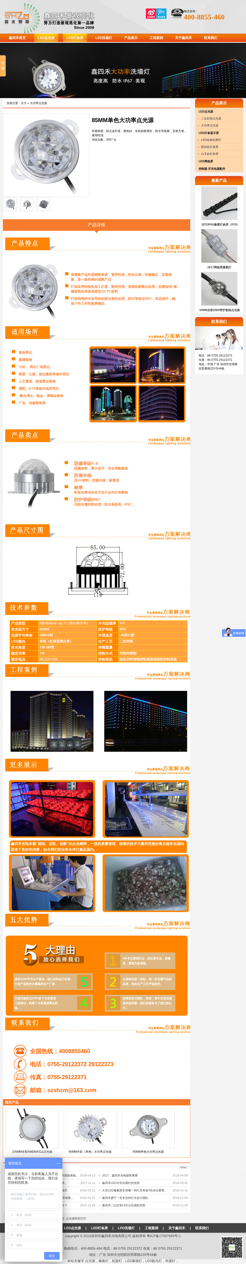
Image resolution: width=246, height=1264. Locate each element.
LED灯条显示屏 (209, 133)
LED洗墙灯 (103, 38)
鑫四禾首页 (17, 38)
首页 (24, 103)
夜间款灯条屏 (209, 147)
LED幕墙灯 (133, 1261)
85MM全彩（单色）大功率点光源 (90, 1151)
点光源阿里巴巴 (76, 1218)
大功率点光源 (209, 125)
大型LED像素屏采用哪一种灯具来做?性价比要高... (134, 1190)
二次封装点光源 (211, 118)
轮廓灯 (117, 1261)
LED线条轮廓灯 (211, 140)
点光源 (90, 1261)
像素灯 (103, 1261)
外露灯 (170, 1261)
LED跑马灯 (153, 1261)
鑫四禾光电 (59, 16)
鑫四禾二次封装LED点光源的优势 (123, 1205)
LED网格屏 (206, 161)
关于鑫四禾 (183, 38)
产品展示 (131, 38)
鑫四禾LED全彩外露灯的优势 (121, 1183)
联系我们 (210, 38)
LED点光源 (46, 38)
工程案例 (156, 38)
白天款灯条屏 (209, 154)
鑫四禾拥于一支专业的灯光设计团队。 (126, 1198)
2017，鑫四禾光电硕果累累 (120, 1175)
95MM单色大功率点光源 (148, 1151)
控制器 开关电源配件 (212, 168)
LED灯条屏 (75, 38)
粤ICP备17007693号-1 (164, 1236)
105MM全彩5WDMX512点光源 (32, 1151)
